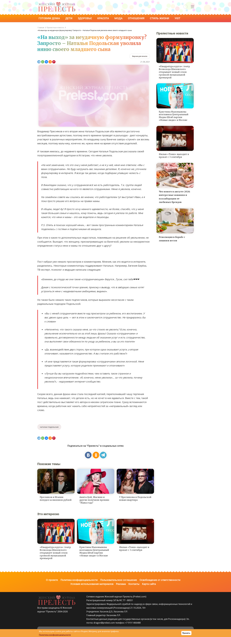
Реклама (121, 583)
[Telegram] (39, 61)
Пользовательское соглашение (118, 579)
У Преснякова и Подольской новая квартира (135, 498)
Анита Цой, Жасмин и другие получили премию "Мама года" (94, 500)
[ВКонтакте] (46, 61)
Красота (103, 18)
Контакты (133, 583)
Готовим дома (50, 18)
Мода (118, 18)
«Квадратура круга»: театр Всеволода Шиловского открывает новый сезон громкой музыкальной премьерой (55, 553)
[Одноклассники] (50, 61)
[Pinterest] (53, 61)
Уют (178, 18)
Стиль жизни (160, 18)
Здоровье (85, 18)
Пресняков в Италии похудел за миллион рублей (56, 498)
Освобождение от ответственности (160, 579)
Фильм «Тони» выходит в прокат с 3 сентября (134, 548)
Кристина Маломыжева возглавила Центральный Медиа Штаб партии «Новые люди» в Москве (94, 551)
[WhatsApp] (42, 61)
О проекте (52, 579)
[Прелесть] (56, 3)
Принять (186, 633)
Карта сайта (149, 583)
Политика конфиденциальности (79, 579)
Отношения (136, 18)
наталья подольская (49, 427)
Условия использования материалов (91, 583)
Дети (69, 18)
